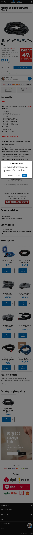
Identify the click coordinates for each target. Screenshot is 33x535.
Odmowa (18, 175)
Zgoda (24, 175)
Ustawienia (10, 175)
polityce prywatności (7, 171)
